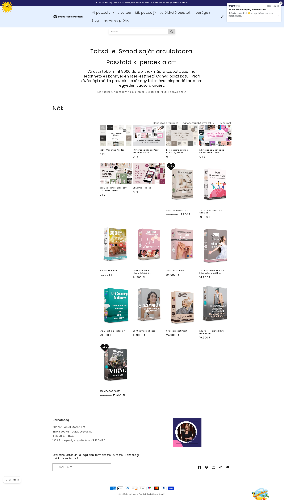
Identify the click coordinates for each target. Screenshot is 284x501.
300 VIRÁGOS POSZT (110, 391)
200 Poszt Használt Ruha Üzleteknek (212, 332)
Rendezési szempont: (166, 123)
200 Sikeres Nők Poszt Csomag (210, 211)
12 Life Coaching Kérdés (112, 150)
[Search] (171, 31)
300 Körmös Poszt (175, 270)
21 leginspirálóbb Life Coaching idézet (177, 151)
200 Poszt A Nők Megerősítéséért (142, 271)
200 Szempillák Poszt (144, 331)
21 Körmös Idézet (142, 188)
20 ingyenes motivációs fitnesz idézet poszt (211, 151)
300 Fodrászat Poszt (176, 331)
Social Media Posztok (136, 494)
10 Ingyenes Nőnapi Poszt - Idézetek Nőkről (147, 151)
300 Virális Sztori (108, 270)
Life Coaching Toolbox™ (112, 331)
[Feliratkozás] (107, 467)
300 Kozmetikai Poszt (177, 210)
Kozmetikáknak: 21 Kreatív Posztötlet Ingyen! (113, 189)
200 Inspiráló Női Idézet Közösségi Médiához (211, 271)
